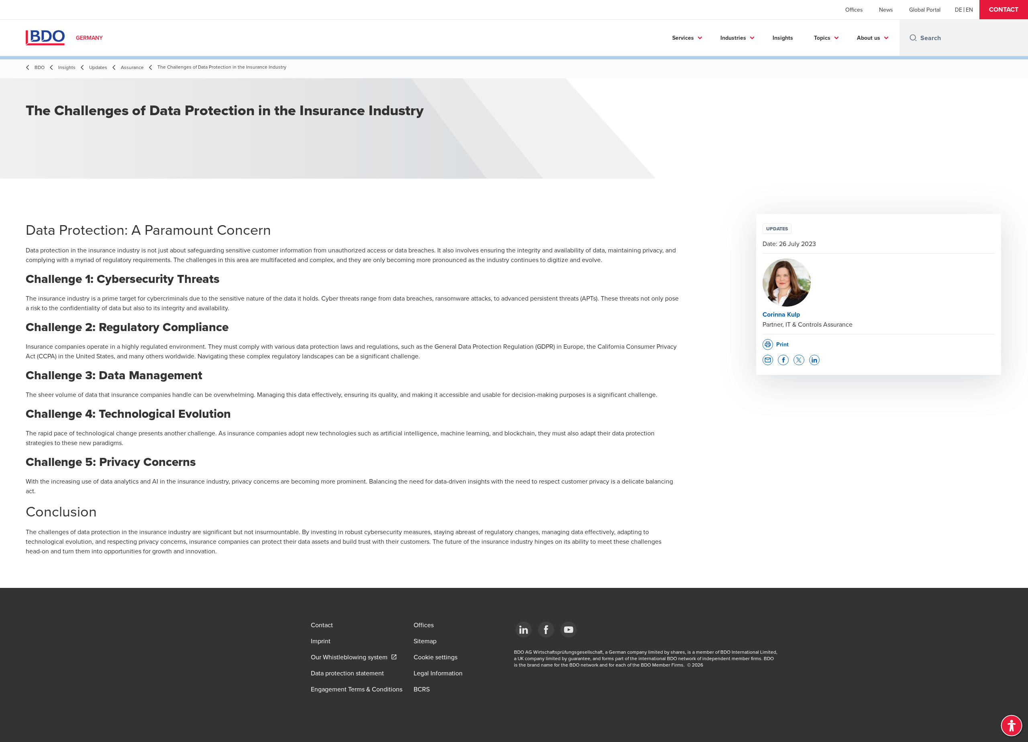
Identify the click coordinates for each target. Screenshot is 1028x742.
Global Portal (924, 10)
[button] (1003, 9)
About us (868, 38)
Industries (733, 38)
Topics (822, 38)
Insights (783, 38)
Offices (854, 10)
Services (683, 38)
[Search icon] (913, 38)
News (886, 10)
